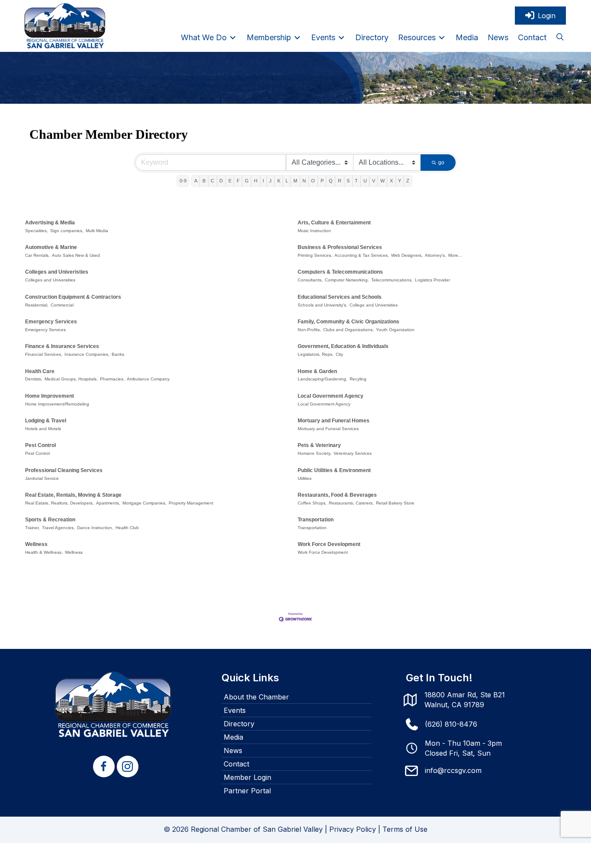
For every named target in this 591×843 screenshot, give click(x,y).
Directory (239, 723)
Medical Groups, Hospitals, (71, 379)
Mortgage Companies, (144, 503)
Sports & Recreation (50, 520)
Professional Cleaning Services (64, 470)
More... (455, 255)
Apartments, (108, 503)
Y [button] (399, 180)
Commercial (62, 305)
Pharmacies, (112, 379)
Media (233, 737)
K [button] (278, 180)
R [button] (339, 180)
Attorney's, (435, 255)
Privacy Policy (352, 829)
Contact (236, 764)
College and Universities (374, 305)
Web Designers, (407, 255)
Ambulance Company (148, 379)
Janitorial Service (42, 478)
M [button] (295, 180)
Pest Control (40, 445)
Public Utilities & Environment (334, 470)
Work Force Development (329, 544)
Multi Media (97, 230)
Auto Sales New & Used (76, 255)
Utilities (305, 478)
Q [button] (331, 180)
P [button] (322, 180)
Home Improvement (49, 396)
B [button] (204, 180)
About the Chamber (256, 697)
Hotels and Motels (43, 428)
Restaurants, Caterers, (351, 503)
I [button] (263, 180)
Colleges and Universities (50, 280)
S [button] (348, 180)
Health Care (40, 371)
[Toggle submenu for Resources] (442, 37)
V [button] (373, 180)
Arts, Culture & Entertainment (334, 223)
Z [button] (407, 180)
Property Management (191, 503)
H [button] (255, 180)
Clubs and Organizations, (348, 329)
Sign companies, (67, 230)
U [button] (365, 180)
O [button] (313, 180)
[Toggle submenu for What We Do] (233, 37)
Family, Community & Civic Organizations (348, 322)
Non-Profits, (309, 329)
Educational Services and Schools (340, 297)
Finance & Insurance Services (62, 346)
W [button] (382, 180)
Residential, (36, 305)
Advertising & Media (50, 223)
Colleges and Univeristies (56, 272)
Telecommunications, (392, 280)
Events (235, 710)
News (233, 750)
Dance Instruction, (95, 527)
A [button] (195, 180)
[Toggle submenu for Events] (341, 37)
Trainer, (32, 527)
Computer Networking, (347, 280)
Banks (118, 354)
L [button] (287, 180)
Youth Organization (395, 329)
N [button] (304, 180)
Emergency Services (51, 322)
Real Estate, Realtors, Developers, (59, 503)
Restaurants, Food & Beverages (337, 495)
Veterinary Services (353, 453)
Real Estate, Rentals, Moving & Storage (73, 495)
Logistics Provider (432, 280)
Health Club (127, 527)
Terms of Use (404, 829)
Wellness (36, 544)
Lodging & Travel (45, 421)
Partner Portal (247, 790)
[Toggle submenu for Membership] (297, 37)
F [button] (238, 180)
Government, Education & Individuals (343, 346)
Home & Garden (317, 371)
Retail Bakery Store (395, 503)
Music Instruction (314, 230)
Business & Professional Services (340, 247)
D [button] (221, 180)
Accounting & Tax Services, (361, 255)
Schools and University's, (322, 305)
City (339, 354)
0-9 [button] (183, 180)
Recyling (358, 379)
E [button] (229, 180)
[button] (560, 38)
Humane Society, (314, 453)
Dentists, (33, 379)
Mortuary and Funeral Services (328, 428)
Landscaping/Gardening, (322, 379)
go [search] (441, 163)
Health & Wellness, (44, 552)
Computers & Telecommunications (340, 272)
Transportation (316, 520)
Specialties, (36, 230)
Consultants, (310, 280)
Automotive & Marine (51, 247)
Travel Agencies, (58, 527)
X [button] (391, 180)
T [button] (356, 180)
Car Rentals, (37, 255)
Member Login (247, 777)
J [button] (270, 180)
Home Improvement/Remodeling (57, 404)
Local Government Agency (330, 396)
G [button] (247, 180)
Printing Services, (315, 255)
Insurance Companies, (86, 354)
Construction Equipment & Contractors (73, 297)
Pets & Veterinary (319, 445)
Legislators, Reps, (316, 354)
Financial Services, (43, 354)
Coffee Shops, (312, 503)
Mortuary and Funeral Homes (333, 421)
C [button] (212, 180)
